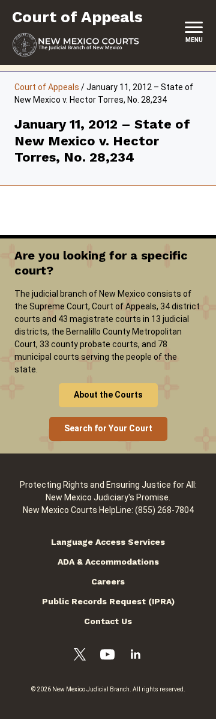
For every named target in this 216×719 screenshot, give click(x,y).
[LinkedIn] (135, 656)
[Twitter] (80, 656)
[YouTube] (107, 656)
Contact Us (108, 621)
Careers (108, 581)
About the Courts (108, 394)
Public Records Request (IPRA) (108, 601)
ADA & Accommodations (108, 561)
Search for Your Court (108, 428)
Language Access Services (108, 542)
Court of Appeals (46, 87)
